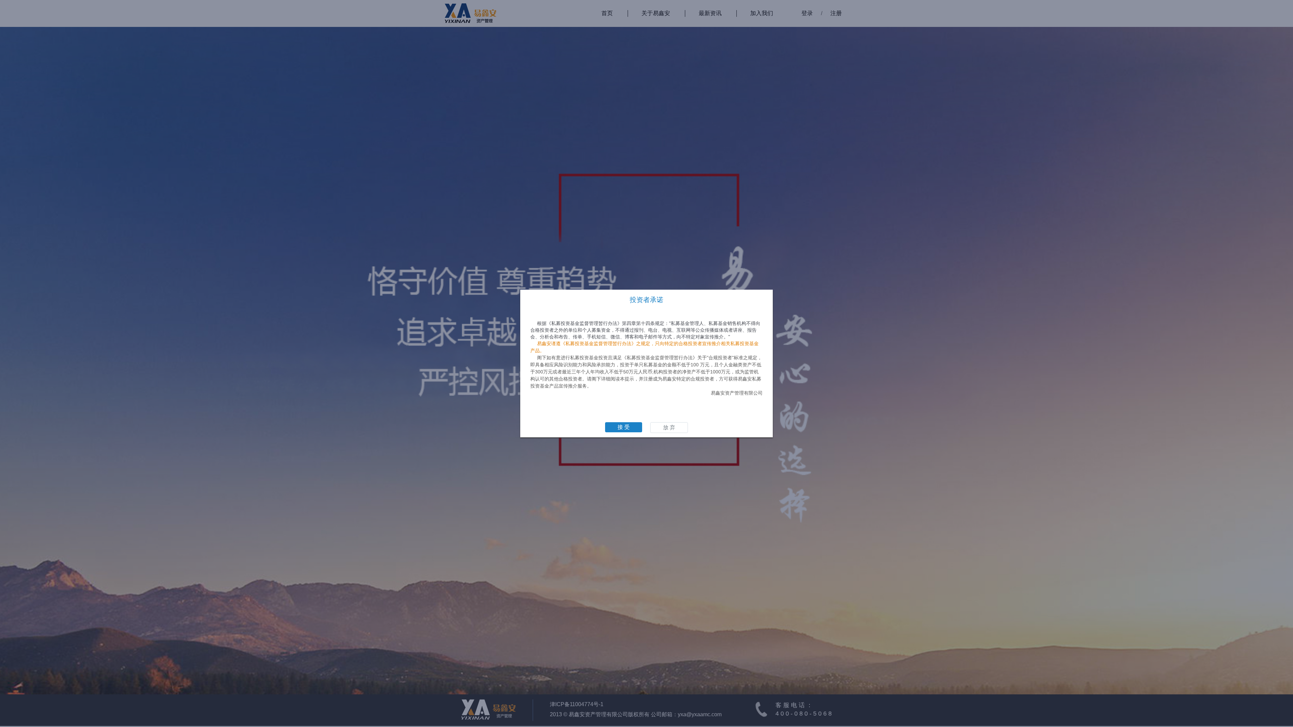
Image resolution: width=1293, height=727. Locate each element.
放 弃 (669, 427)
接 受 (624, 427)
